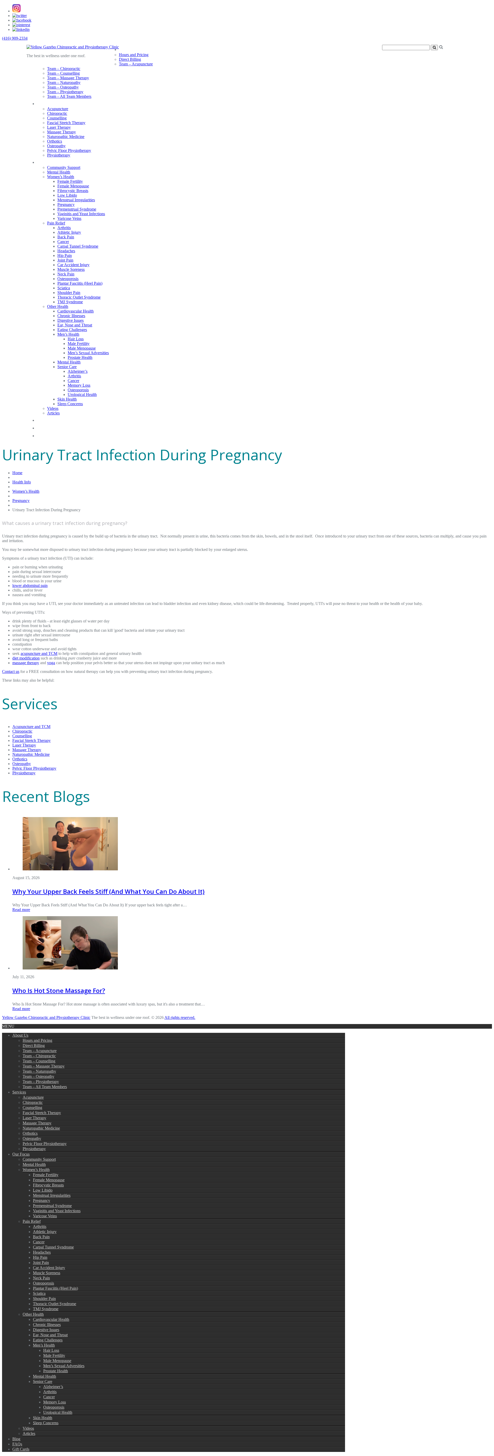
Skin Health (67, 399)
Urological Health (82, 394)
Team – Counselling (63, 73)
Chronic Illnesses (71, 316)
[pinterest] (21, 25)
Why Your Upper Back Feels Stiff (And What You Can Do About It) (108, 891)
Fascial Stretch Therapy (66, 122)
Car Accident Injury (73, 265)
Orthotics (54, 141)
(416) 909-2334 (15, 38)
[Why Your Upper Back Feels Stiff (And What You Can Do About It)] (70, 869)
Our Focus (51, 161)
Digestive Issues (70, 320)
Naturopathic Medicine (65, 136)
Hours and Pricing (133, 55)
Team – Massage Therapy (68, 78)
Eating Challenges (72, 329)
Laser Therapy (59, 127)
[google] (16, 11)
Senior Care (67, 367)
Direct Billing (130, 59)
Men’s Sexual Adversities (88, 353)
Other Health (57, 306)
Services (48, 102)
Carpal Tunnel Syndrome (77, 246)
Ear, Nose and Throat (74, 325)
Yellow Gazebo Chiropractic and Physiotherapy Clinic (46, 1017)
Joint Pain (65, 260)
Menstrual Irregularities (76, 200)
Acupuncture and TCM (31, 726)
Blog (43, 419)
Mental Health (58, 172)
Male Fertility (79, 343)
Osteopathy (56, 146)
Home (17, 473)
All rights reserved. (179, 1017)
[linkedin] (21, 29)
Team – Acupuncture (136, 64)
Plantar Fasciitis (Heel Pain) (79, 283)
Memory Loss (79, 385)
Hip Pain (64, 255)
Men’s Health (68, 334)
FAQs (44, 427)
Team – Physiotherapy (65, 92)
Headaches (66, 251)
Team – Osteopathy (63, 87)
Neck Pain (65, 274)
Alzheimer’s (77, 371)
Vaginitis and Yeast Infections (81, 214)
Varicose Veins (69, 218)
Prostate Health (80, 357)
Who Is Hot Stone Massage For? (58, 990)
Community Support (63, 167)
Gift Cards (51, 434)
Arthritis (64, 228)
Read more (21, 909)
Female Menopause (73, 186)
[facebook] (21, 20)
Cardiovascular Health (75, 311)
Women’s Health (60, 177)
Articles (53, 413)
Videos (52, 408)
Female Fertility (70, 181)
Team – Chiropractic (63, 68)
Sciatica (63, 288)
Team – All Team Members (69, 96)
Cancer (63, 241)
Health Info (21, 482)
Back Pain (65, 237)
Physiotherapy (58, 155)
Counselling (57, 118)
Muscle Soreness (71, 269)
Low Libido (67, 195)
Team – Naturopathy (64, 82)
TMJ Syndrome (70, 302)
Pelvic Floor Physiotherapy (69, 150)
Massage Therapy (61, 132)
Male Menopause (82, 348)
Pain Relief (56, 223)
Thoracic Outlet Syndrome (79, 297)
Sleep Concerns (70, 404)
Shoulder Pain (68, 292)
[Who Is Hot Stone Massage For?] (70, 968)
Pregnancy (66, 204)
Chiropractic (57, 113)
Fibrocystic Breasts (72, 190)
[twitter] (19, 15)
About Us (132, 48)
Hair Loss (76, 339)
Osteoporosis (67, 278)
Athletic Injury (69, 232)
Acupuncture (57, 109)
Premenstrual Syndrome (76, 209)
